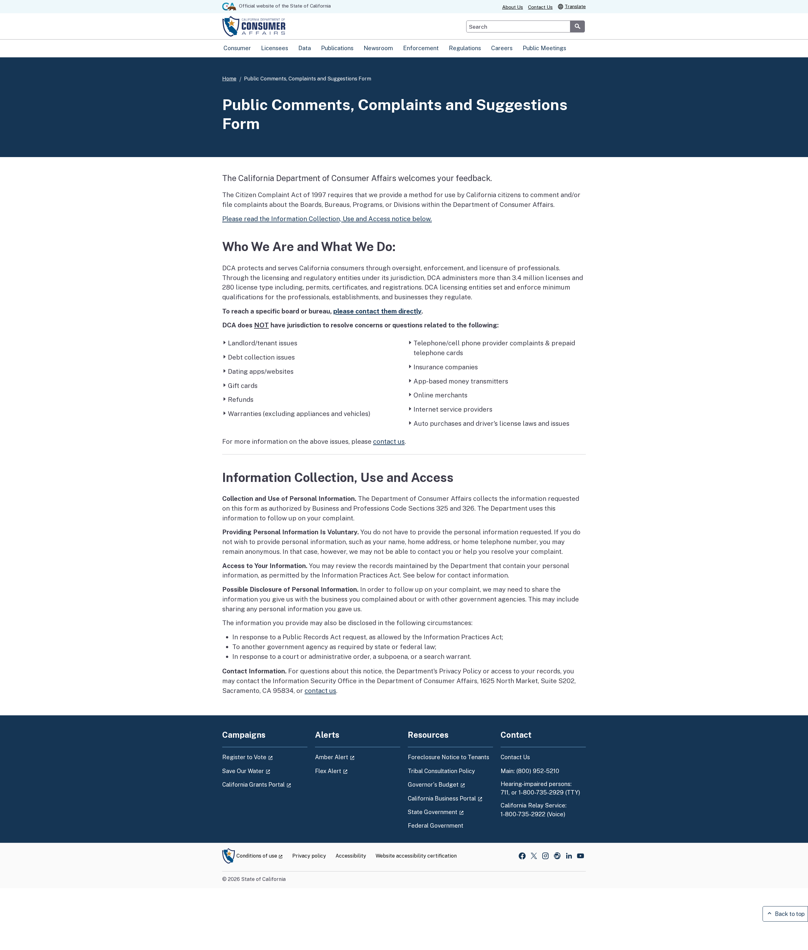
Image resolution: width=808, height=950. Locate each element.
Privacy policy (309, 856)
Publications (337, 47)
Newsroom (378, 47)
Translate (575, 6)
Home (229, 79)
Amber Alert (352, 757)
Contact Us (540, 7)
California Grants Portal (264, 784)
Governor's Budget (450, 784)
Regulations (465, 47)
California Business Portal (450, 798)
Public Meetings (544, 47)
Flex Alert (349, 770)
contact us (389, 441)
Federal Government (435, 825)
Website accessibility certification (416, 856)
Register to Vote (264, 757)
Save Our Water (264, 770)
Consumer (237, 47)
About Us (512, 7)
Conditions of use (259, 856)
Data (304, 47)
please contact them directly (377, 311)
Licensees (274, 47)
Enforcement (421, 47)
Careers (502, 47)
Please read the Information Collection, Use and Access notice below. (327, 219)
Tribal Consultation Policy (441, 771)
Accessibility (351, 856)
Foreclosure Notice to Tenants (448, 757)
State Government (450, 811)
